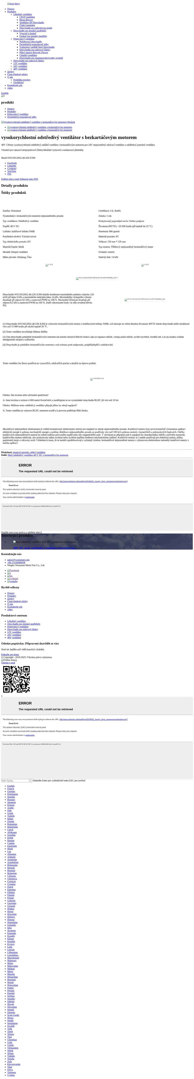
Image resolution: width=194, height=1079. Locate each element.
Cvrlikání (11, 168)
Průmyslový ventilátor (23, 39)
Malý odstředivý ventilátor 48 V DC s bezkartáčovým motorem (38, 455)
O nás (10, 77)
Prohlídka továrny (21, 80)
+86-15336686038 (16, 562)
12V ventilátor (20, 63)
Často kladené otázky (17, 74)
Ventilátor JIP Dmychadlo (31, 22)
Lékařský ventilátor (22, 14)
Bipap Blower (26, 19)
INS (9, 174)
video (10, 88)
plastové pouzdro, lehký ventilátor (29, 452)
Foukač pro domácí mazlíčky (33, 36)
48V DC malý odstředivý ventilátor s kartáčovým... (45, 547)
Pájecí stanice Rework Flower (33, 52)
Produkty (11, 11)
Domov (11, 9)
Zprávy (10, 71)
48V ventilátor (20, 69)
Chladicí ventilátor (28, 55)
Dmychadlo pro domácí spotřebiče (29, 30)
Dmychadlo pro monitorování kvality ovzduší (41, 58)
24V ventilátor (20, 66)
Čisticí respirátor (27, 25)
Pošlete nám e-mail (10, 179)
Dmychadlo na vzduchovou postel (35, 28)
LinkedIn (11, 165)
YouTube (11, 171)
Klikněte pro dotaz (10, 654)
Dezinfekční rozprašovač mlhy (34, 44)
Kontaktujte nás (14, 85)
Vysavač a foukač (27, 33)
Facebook (12, 163)
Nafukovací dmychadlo (30, 41)
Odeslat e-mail (8, 662)
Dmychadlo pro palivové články (34, 50)
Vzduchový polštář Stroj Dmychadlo (37, 47)
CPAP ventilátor (27, 17)
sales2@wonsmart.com (18, 560)
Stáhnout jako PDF (29, 179)
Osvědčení (18, 82)
